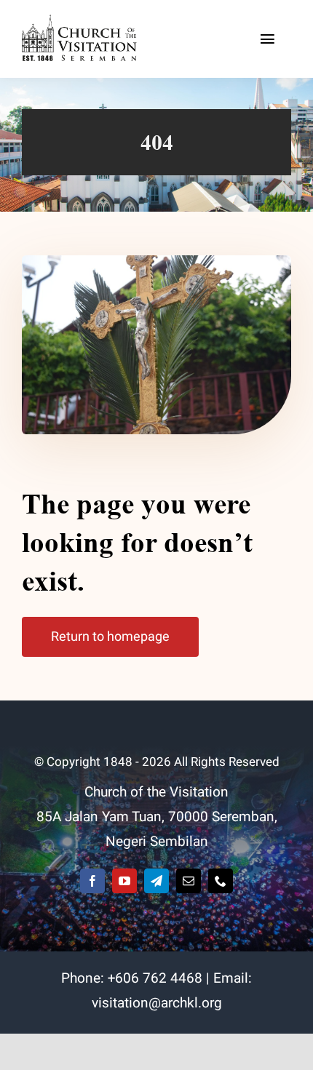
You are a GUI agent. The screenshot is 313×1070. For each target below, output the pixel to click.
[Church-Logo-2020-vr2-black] (82, 21)
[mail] (188, 881)
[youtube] (124, 881)
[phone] (220, 881)
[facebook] (92, 881)
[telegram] (156, 881)
